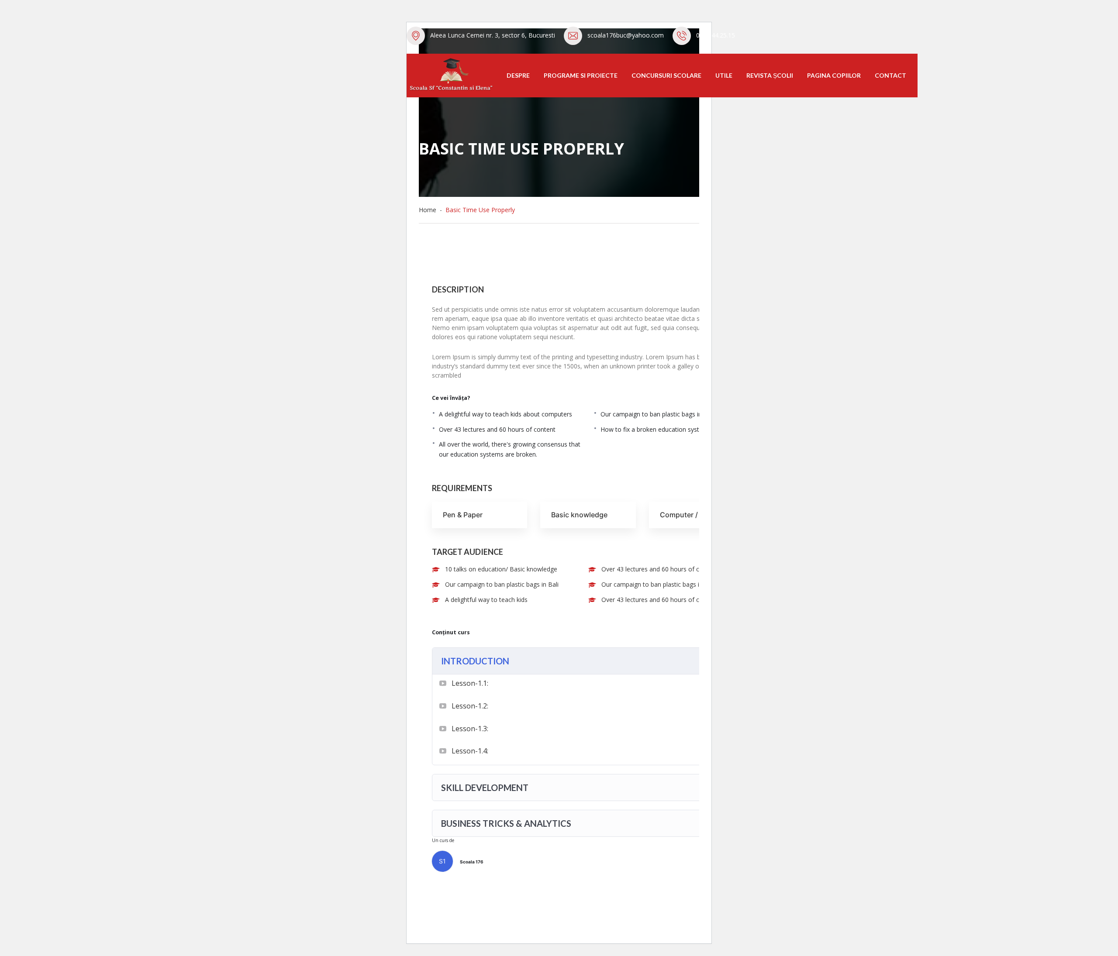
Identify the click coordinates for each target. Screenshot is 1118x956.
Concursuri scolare (666, 75)
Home (429, 210)
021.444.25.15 (715, 35)
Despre (518, 75)
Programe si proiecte (581, 75)
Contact (890, 75)
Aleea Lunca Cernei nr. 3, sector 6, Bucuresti (492, 35)
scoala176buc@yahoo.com (625, 35)
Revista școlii (769, 75)
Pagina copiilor (834, 75)
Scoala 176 (471, 861)
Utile (723, 75)
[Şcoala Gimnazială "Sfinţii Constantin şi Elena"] (450, 74)
